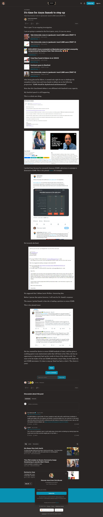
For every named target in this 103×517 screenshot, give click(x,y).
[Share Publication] (84, 3)
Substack (44, 514)
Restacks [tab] (34, 398)
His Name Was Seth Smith (33, 448)
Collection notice (59, 506)
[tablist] (30, 398)
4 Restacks (41, 382)
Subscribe (90, 3)
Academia (27, 9)
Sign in (98, 3)
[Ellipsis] (78, 412)
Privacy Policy (63, 498)
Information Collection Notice (51, 498)
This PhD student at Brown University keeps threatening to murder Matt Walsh (40, 461)
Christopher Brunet (32, 18)
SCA (28, 427)
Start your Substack (47, 510)
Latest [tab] (29, 444)
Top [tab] (26, 444)
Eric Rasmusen (31, 412)
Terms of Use (59, 496)
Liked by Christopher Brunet (34, 414)
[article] (51, 452)
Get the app (59, 510)
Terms (52, 506)
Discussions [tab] (35, 444)
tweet (51, 170)
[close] (66, 473)
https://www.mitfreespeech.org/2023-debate (56, 422)
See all (27, 483)
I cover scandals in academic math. (33, 464)
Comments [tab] (27, 398)
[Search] (81, 3)
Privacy (48, 506)
